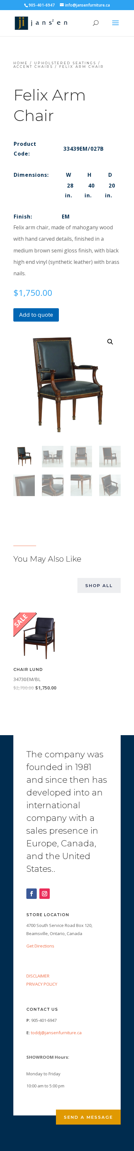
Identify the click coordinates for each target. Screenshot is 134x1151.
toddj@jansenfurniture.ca (56, 1033)
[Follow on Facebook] (31, 893)
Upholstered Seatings (65, 63)
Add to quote (36, 314)
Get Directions (40, 946)
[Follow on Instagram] (44, 893)
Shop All (99, 585)
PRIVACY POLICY (41, 984)
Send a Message (88, 1117)
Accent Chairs (33, 67)
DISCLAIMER (37, 976)
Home (20, 63)
